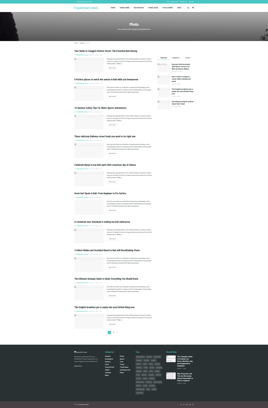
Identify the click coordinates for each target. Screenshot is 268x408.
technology (140, 389)
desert (139, 364)
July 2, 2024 (94, 283)
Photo (88, 43)
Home (113, 8)
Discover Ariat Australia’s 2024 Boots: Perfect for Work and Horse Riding (181, 66)
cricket (146, 360)
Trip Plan (140, 393)
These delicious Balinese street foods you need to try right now (104, 136)
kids (138, 375)
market (151, 375)
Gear (145, 371)
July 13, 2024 (95, 112)
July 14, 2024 (95, 83)
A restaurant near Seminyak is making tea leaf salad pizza (102, 221)
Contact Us (183, 2)
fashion (139, 367)
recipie (151, 378)
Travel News (124, 8)
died (145, 364)
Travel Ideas (153, 8)
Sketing (148, 382)
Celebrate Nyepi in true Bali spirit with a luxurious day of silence (105, 164)
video (122, 372)
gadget (139, 371)
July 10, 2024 (95, 140)
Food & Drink (168, 8)
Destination (139, 8)
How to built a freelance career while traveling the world (181, 79)
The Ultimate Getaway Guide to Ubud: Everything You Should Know (106, 278)
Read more (112, 68)
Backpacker (140, 357)
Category (82, 43)
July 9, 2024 (94, 169)
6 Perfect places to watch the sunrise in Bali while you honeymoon (106, 79)
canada (139, 360)
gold (151, 371)
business (157, 357)
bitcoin (149, 357)
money (158, 375)
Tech (121, 362)
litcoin (144, 375)
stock (145, 385)
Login (192, 2)
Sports (122, 359)
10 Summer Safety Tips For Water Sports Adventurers (100, 107)
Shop (168, 2)
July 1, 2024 (94, 311)
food (145, 367)
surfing (152, 385)
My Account (174, 2)
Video (179, 8)
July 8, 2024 (94, 197)
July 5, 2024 (94, 226)
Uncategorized (125, 370)
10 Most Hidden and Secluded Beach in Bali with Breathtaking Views (107, 250)
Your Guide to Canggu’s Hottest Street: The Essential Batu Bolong (105, 51)
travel (154, 389)
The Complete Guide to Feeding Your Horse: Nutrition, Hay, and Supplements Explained (185, 361)
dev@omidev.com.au (82, 55)
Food (107, 364)
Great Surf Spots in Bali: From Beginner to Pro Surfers (100, 193)
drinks (157, 364)
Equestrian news (86, 8)
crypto (153, 360)
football (159, 367)
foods (152, 367)
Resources (140, 382)
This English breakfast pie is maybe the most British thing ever (104, 307)
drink (151, 364)
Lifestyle (108, 372)
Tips (148, 389)
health (157, 371)
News (107, 375)
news (145, 378)
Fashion (108, 362)
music (139, 378)
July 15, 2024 (95, 55)
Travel (122, 364)
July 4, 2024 (94, 254)
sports (139, 385)
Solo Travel (157, 382)
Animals (108, 356)
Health (107, 370)
